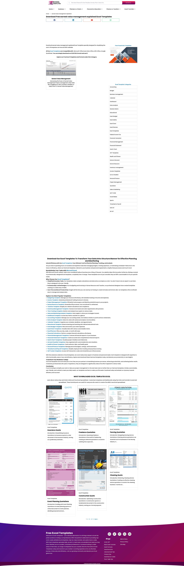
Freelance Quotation (87, 432)
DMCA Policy (123, 539)
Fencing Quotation (117, 432)
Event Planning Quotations (58, 501)
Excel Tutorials (129, 9)
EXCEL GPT (107, 542)
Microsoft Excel (71, 270)
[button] (54, 20)
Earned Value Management (61, 79)
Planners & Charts (75, 9)
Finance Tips (107, 554)
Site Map (122, 544)
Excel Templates (55, 51)
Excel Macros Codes (109, 557)
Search (128, 3)
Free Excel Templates (59, 533)
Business (61, 9)
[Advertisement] (89, 32)
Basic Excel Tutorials (110, 544)
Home (51, 9)
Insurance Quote (54, 430)
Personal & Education (94, 9)
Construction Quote (87, 496)
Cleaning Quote (116, 475)
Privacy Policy (124, 542)
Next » (96, 519)
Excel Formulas (108, 547)
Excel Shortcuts (108, 549)
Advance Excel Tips (109, 552)
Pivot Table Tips (108, 559)
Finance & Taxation (113, 9)
